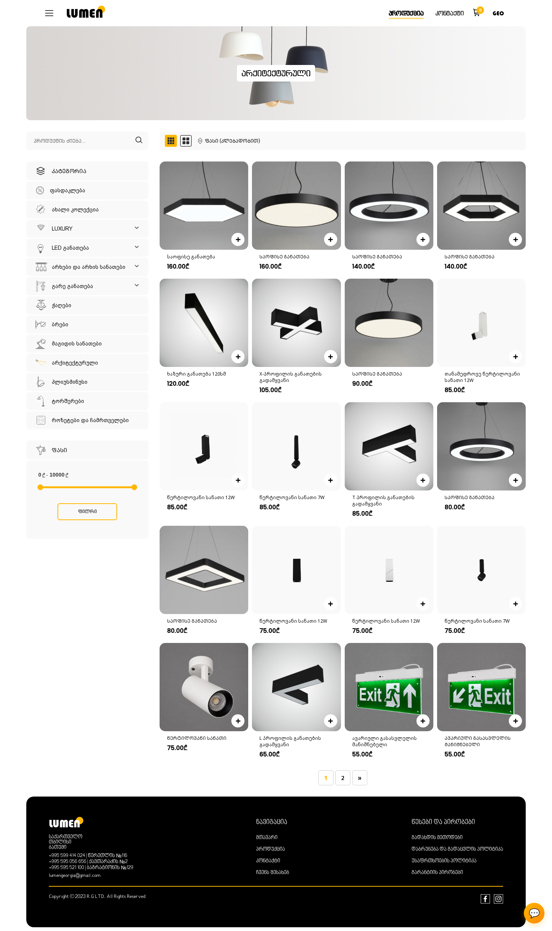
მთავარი (267, 837)
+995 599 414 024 (67, 856)
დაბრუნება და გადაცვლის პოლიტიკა (457, 849)
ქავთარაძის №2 (108, 862)
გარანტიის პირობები (437, 872)
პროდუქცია (406, 13)
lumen (84, 13)
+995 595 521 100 (66, 868)
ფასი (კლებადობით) (232, 141)
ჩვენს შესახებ (272, 872)
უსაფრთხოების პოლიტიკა (444, 861)
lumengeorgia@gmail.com (75, 875)
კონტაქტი (449, 13)
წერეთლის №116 (107, 856)
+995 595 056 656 (67, 862)
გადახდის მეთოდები (437, 837)
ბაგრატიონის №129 (110, 868)
